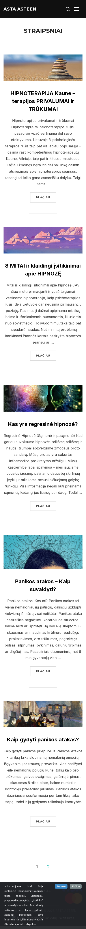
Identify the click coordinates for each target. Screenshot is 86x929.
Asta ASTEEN (20, 9)
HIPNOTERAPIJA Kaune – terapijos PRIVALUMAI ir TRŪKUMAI (42, 101)
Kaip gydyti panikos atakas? (43, 739)
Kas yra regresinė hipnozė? (43, 424)
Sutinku (61, 886)
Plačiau (46, 197)
